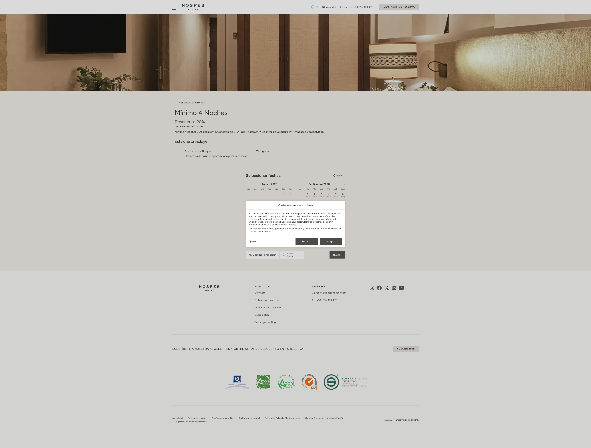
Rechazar (306, 241)
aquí (263, 228)
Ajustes (252, 241)
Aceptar (331, 241)
